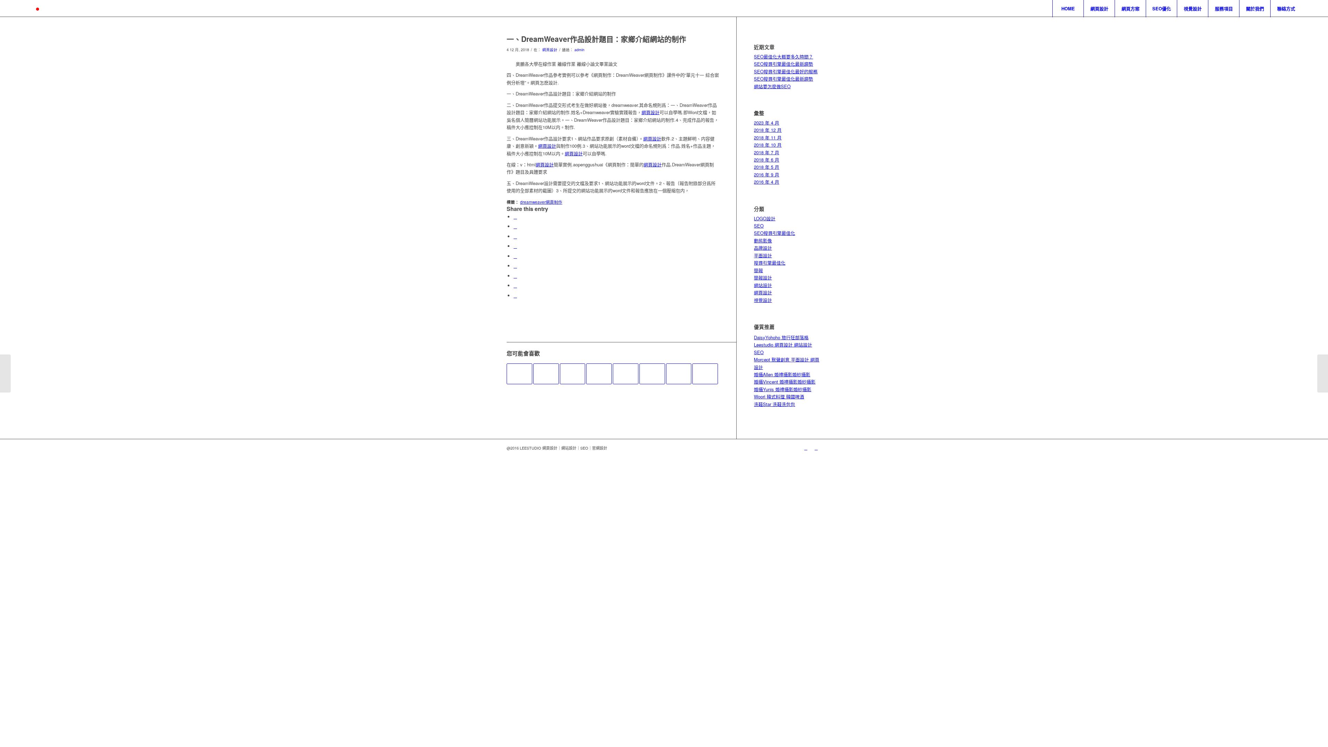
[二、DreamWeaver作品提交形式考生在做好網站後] (519, 373)
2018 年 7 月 (766, 152)
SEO (759, 225)
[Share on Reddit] (515, 285)
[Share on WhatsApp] (515, 236)
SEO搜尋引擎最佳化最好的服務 (786, 71)
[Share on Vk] (515, 276)
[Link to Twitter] (806, 448)
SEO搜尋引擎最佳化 (774, 233)
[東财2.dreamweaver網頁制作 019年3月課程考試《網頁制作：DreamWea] (705, 373)
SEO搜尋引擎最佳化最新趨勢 (783, 64)
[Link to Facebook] (816, 448)
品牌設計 (763, 248)
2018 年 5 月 (766, 167)
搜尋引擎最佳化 (769, 262)
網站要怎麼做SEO (772, 86)
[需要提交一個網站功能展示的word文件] (652, 373)
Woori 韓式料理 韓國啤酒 (779, 396)
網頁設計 (549, 49)
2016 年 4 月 (766, 181)
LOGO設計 (764, 218)
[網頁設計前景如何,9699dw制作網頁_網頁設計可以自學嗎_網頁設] (572, 373)
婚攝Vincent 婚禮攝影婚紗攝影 (784, 381)
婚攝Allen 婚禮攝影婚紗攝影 (782, 374)
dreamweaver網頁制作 (541, 202)
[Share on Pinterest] (515, 246)
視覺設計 (763, 300)
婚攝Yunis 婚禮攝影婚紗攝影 (782, 389)
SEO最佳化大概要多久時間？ (783, 56)
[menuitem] (1067, 8)
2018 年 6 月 (766, 159)
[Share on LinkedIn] (515, 256)
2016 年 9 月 (766, 174)
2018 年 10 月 (768, 144)
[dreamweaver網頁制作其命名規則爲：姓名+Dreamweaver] (546, 373)
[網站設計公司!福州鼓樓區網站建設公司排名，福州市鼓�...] (5, 373)
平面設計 (763, 255)
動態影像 (763, 240)
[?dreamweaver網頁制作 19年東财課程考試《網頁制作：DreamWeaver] (599, 373)
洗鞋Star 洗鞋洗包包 (774, 404)
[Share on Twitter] (515, 226)
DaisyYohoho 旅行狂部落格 (781, 337)
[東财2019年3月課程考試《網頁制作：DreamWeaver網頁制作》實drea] (625, 373)
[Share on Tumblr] (515, 265)
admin (579, 49)
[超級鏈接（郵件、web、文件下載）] (679, 373)
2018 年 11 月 (768, 137)
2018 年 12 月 (768, 130)
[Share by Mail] (515, 295)
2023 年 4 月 (766, 122)
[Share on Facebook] (515, 216)
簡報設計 (763, 277)
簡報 (758, 270)
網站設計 (763, 285)
